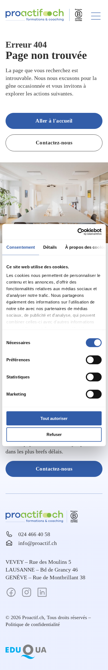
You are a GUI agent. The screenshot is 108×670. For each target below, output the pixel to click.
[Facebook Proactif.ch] (11, 593)
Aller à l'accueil (54, 121)
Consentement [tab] (20, 247)
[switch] (94, 359)
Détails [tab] (50, 247)
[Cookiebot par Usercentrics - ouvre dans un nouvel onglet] (78, 231)
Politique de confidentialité (33, 624)
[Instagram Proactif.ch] (26, 593)
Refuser (54, 434)
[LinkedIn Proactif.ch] (42, 593)
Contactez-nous (54, 143)
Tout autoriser (54, 418)
